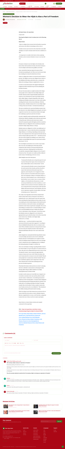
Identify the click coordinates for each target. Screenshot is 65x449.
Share (6, 22)
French (44, 442)
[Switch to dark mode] (54, 4)
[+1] (15, 343)
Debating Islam (36, 439)
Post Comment (57, 353)
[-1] (14, 343)
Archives (24, 434)
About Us (24, 431)
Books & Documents (36, 437)
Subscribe (59, 421)
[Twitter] (6, 441)
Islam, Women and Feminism (10, 11)
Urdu (44, 430)
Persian (44, 440)
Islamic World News (36, 436)
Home (4, 11)
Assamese (45, 437)
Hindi (44, 431)
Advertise (55, 431)
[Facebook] (4, 441)
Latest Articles (35, 430)
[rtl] (12, 343)
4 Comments (38, 19)
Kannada (44, 439)
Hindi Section (35, 434)
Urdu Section (35, 433)
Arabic (44, 433)
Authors (24, 433)
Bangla (44, 434)
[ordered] (17, 343)
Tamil (44, 436)
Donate (55, 430)
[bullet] (18, 343)
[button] (10, 343)
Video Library (35, 431)
